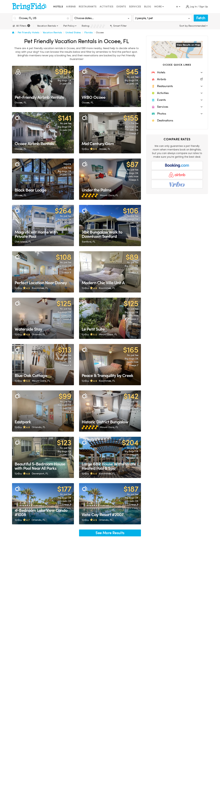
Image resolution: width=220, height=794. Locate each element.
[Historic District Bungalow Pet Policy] (110, 411)
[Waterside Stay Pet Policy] (43, 318)
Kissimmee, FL (40, 288)
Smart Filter (119, 25)
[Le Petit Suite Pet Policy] (110, 318)
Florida (88, 32)
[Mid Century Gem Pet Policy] (110, 132)
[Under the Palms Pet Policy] (110, 179)
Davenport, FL (40, 473)
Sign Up (203, 6)
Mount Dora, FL (109, 195)
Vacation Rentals (52, 32)
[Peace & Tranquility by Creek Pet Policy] (110, 364)
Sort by (183, 25)
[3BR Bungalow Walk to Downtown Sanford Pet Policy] (110, 225)
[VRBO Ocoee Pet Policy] (110, 86)
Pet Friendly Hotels (28, 32)
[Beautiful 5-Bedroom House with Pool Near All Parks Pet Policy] (43, 457)
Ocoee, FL (20, 102)
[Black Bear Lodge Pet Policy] (43, 179)
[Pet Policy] (85, 71)
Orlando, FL (38, 334)
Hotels (58, 6)
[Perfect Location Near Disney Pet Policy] (43, 271)
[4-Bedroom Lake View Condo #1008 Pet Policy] (43, 503)
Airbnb (71, 6)
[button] (177, 72)
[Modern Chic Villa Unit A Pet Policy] (110, 271)
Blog (147, 6)
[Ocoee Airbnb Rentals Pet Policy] (43, 132)
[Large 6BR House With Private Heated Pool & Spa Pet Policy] (110, 457)
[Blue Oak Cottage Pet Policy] (43, 364)
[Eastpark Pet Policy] (43, 411)
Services (135, 6)
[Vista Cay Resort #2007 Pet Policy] (110, 503)
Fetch (200, 18)
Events (121, 6)
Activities (106, 6)
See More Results (110, 533)
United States (73, 32)
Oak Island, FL (23, 241)
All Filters (22, 25)
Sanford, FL (88, 241)
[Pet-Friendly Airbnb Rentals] (43, 86)
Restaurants (88, 6)
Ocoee (99, 32)
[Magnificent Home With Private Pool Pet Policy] (43, 225)
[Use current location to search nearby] (68, 18)
